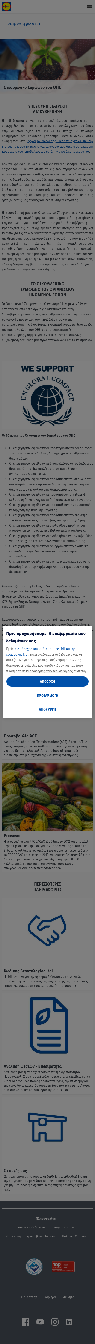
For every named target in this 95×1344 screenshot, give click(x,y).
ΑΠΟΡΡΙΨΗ (47, 709)
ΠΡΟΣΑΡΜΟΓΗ (47, 695)
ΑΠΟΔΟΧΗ (47, 681)
